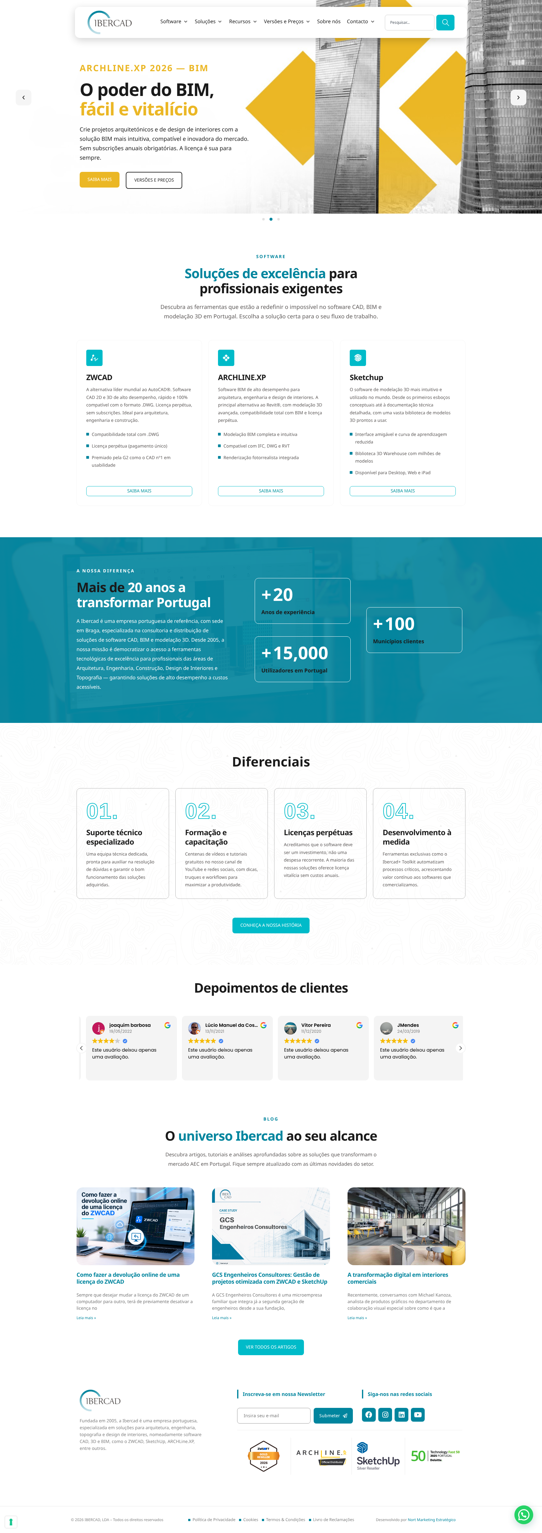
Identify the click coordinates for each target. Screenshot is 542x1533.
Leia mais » (86, 1317)
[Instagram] (385, 1415)
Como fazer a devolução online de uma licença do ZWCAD (128, 1278)
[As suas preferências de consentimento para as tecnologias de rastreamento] (11, 1522)
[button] (174, 21)
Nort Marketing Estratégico (432, 1519)
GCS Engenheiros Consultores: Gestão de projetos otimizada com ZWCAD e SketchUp (269, 1278)
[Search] (445, 22)
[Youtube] (418, 1415)
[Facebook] (369, 1415)
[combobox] (409, 22)
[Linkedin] (401, 1415)
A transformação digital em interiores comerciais (398, 1278)
